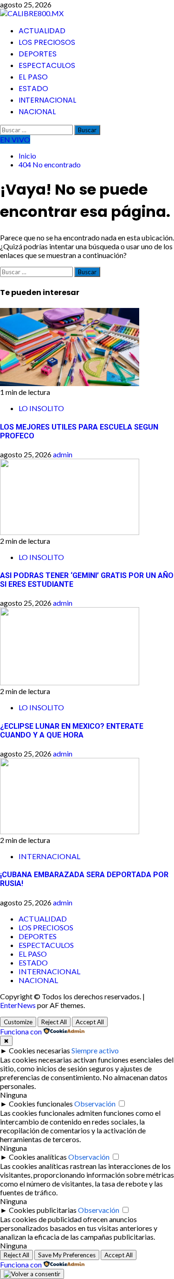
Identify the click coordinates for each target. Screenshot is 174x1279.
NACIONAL (37, 111)
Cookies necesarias (39, 1050)
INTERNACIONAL (47, 100)
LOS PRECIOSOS (47, 42)
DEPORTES (38, 54)
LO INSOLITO (41, 408)
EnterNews (18, 1005)
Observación (95, 1103)
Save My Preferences (67, 1255)
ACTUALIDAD (42, 30)
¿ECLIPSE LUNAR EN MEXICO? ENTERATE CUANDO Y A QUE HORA (71, 730)
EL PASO (33, 77)
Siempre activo (95, 1050)
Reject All (54, 1022)
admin (62, 454)
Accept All (90, 1022)
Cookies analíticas (38, 1156)
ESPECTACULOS (47, 65)
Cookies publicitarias (43, 1209)
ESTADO (33, 88)
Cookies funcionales (41, 1103)
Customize (18, 1022)
